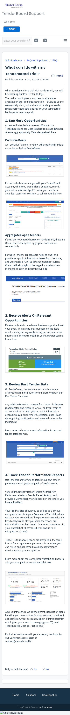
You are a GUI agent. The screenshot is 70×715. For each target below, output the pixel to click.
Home (16, 695)
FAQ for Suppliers (37, 60)
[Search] (29, 41)
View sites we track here (43, 132)
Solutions (31, 695)
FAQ (54, 60)
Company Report (25, 491)
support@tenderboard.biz (18, 641)
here (59, 193)
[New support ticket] (36, 40)
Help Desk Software (28, 707)
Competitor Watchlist (45, 514)
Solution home (14, 60)
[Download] (28, 365)
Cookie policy (49, 695)
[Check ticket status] (45, 40)
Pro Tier (27, 94)
